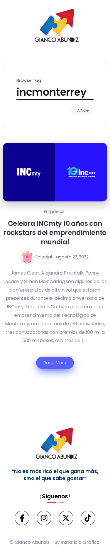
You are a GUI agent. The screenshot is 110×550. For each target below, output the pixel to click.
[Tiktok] (88, 518)
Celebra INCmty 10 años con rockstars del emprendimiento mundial (55, 233)
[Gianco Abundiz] (55, 26)
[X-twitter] (66, 518)
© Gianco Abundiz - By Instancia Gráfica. (55, 542)
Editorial (43, 257)
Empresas (54, 211)
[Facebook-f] (22, 518)
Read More (55, 363)
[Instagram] (44, 518)
